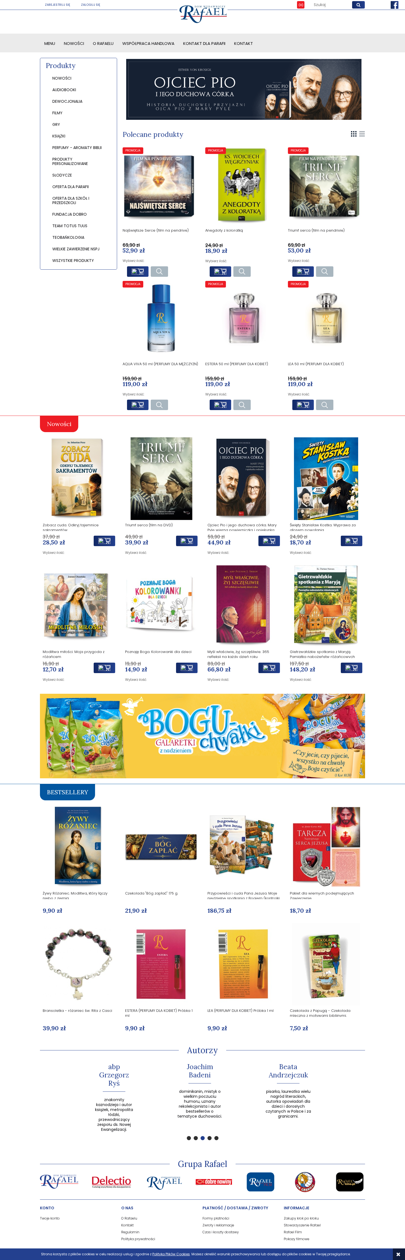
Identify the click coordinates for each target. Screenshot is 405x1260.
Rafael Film (293, 1232)
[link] (244, 89)
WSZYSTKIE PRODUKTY (73, 260)
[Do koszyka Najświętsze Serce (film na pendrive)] (137, 271)
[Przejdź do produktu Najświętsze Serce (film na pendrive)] (161, 185)
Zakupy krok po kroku (301, 1218)
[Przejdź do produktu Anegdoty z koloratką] (243, 186)
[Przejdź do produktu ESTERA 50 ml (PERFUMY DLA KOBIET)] (243, 319)
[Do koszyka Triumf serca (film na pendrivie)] (303, 271)
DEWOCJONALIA (67, 101)
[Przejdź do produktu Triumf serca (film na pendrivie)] (326, 185)
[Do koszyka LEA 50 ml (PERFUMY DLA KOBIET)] (303, 405)
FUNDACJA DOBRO (69, 214)
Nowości (61, 78)
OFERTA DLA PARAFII (70, 186)
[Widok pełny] (362, 134)
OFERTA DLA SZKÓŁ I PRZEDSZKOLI (70, 200)
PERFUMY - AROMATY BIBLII (77, 147)
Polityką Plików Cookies (171, 1254)
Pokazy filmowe (296, 1239)
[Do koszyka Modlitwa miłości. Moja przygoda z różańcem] (104, 668)
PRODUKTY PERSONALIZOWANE (70, 161)
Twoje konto (50, 1218)
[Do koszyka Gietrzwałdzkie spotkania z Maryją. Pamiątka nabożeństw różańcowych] (351, 668)
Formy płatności (215, 1218)
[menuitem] (50, 43)
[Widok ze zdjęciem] (354, 134)
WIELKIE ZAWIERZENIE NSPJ (75, 249)
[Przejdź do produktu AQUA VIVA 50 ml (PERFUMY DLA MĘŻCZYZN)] (161, 319)
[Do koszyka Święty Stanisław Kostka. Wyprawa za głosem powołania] (351, 541)
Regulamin (130, 1232)
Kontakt (127, 1225)
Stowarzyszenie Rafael (302, 1225)
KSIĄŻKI (58, 136)
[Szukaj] (358, 5)
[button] (159, 271)
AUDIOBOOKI (64, 90)
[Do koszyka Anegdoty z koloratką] (220, 271)
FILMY (57, 113)
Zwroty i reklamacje (218, 1225)
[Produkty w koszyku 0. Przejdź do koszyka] (296, 5)
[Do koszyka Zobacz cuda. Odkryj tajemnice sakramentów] (104, 541)
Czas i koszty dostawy (220, 1232)
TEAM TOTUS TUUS (69, 226)
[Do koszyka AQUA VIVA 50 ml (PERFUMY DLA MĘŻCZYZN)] (137, 405)
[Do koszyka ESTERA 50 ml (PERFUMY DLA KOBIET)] (220, 405)
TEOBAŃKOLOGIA (68, 237)
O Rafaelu (129, 1218)
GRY (56, 124)
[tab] (189, 1138)
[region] (244, 89)
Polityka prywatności (138, 1239)
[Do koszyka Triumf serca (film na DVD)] (187, 541)
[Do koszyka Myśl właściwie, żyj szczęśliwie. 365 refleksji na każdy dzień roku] (269, 668)
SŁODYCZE (62, 175)
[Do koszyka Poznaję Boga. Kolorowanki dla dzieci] (187, 668)
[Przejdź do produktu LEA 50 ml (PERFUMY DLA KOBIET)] (326, 319)
